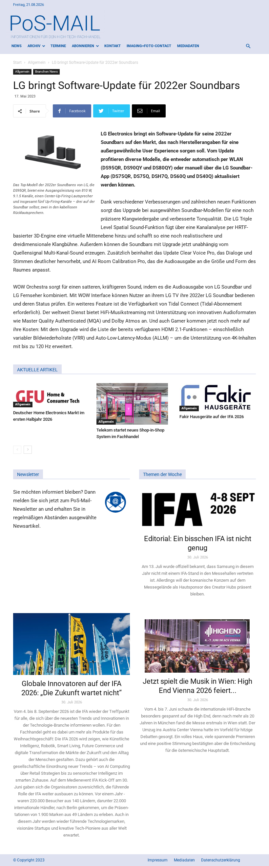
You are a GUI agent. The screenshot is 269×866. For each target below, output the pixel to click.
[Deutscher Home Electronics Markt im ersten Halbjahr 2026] (51, 395)
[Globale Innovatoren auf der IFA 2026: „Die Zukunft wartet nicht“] (71, 644)
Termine (58, 46)
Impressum (158, 860)
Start (17, 62)
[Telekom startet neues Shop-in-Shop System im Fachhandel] (134, 404)
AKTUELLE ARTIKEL (37, 369)
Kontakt (112, 46)
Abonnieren (83, 46)
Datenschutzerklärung (220, 860)
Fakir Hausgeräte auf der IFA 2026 (211, 416)
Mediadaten (188, 46)
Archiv (34, 46)
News (16, 46)
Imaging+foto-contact (149, 46)
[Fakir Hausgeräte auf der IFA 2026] (217, 397)
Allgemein (37, 62)
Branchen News (46, 71)
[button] (248, 46)
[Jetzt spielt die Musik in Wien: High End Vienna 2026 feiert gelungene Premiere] (197, 643)
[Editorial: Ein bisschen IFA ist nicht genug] (197, 509)
